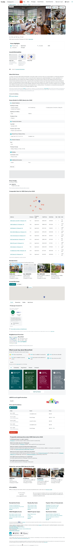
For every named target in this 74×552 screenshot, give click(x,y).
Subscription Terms (48, 537)
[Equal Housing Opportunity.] (22, 545)
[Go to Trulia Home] (3, 1)
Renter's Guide (49, 489)
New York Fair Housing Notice (13, 527)
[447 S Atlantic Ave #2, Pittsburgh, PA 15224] (43, 472)
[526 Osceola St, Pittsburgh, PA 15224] (29, 268)
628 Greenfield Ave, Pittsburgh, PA (17, 239)
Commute (36, 367)
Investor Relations (37, 537)
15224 (29, 4)
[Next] (64, 271)
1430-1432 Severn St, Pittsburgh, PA (17, 235)
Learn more (52, 331)
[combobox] (14, 2)
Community (16, 367)
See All (12, 362)
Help (52, 537)
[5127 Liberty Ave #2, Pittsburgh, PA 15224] (29, 472)
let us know (45, 542)
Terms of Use (42, 537)
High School (30, 302)
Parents (30, 367)
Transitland (23, 522)
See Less (12, 166)
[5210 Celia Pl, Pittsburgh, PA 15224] (15, 268)
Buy (24, 1)
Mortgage (33, 1)
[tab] (12, 284)
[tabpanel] (37, 422)
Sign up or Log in (59, 1)
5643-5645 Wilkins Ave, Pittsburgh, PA (18, 231)
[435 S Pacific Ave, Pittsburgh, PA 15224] (15, 472)
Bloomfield (31, 39)
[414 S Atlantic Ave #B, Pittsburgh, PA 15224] (57, 472)
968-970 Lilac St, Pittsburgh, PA (17, 243)
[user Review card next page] (65, 380)
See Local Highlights (22, 341)
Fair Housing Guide (24, 537)
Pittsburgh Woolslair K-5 (32, 454)
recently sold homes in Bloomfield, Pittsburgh (24, 449)
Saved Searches (49, 1)
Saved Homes (40, 1)
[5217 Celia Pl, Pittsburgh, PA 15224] (43, 268)
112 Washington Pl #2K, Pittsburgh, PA (18, 250)
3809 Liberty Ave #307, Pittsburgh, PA (18, 220)
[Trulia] (10, 533)
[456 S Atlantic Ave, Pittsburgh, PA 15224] (57, 268)
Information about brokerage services (16, 528)
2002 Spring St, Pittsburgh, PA (16, 254)
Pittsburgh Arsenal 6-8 (43, 453)
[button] (21, 2)
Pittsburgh (25, 4)
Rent (28, 1)
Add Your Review (37, 391)
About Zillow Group (18, 537)
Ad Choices (60, 537)
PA (21, 4)
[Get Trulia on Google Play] (24, 533)
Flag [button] (20, 387)
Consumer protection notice (27, 528)
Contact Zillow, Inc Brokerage (14, 530)
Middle (23, 302)
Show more (12, 432)
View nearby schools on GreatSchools (19, 329)
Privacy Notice (56, 537)
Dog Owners (24, 367)
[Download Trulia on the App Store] (15, 533)
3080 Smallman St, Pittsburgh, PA (17, 224)
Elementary (17, 302)
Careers (29, 537)
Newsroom (32, 537)
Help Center (32, 545)
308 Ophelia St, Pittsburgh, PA (16, 246)
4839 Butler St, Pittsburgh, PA (16, 228)
